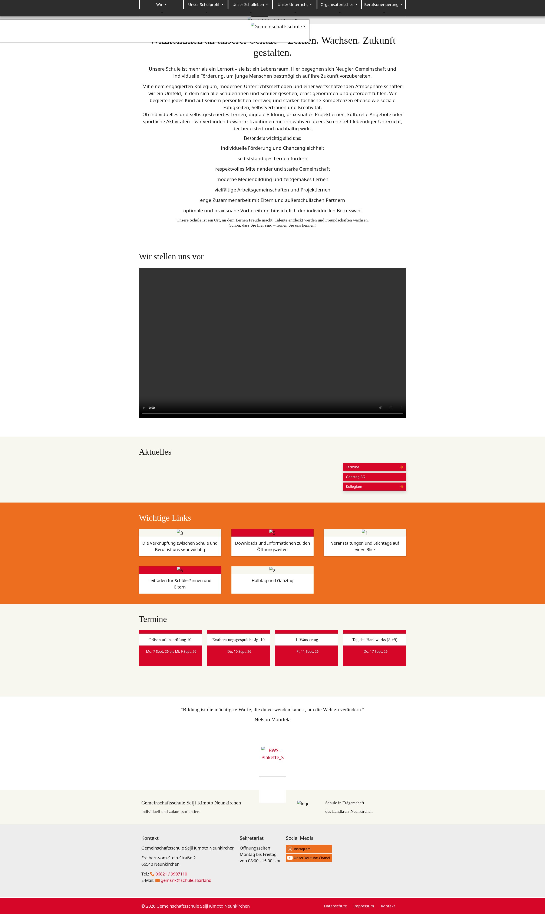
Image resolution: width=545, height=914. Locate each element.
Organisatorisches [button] (338, 4)
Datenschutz (335, 905)
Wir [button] (160, 4)
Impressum (363, 905)
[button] (374, 467)
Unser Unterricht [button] (293, 4)
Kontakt (388, 905)
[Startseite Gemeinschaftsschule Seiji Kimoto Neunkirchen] (278, 31)
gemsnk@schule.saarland (186, 880)
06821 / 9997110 (171, 874)
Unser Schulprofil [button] (204, 4)
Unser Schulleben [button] (248, 4)
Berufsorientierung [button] (382, 4)
